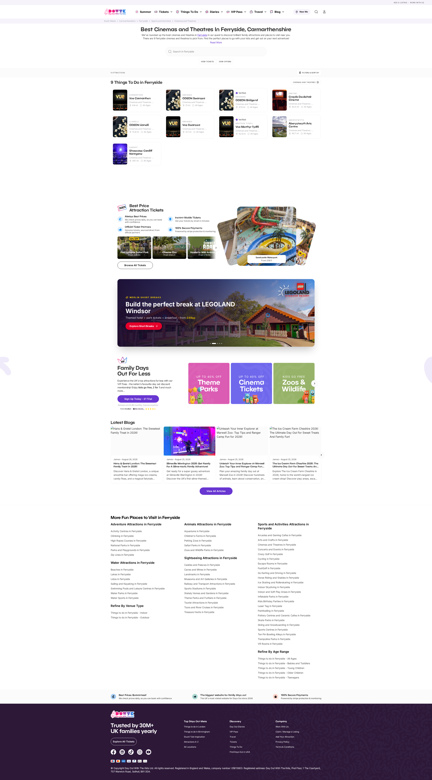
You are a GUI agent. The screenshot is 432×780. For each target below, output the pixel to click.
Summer (145, 11)
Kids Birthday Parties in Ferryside (276, 601)
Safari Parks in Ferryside (197, 545)
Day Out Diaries (237, 726)
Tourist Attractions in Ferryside (201, 602)
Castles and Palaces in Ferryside (202, 564)
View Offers (225, 62)
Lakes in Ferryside (121, 574)
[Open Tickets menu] (171, 12)
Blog (277, 11)
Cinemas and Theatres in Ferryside (277, 544)
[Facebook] (113, 752)
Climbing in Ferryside (122, 535)
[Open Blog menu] (283, 12)
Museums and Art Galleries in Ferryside (205, 579)
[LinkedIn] (122, 752)
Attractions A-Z (191, 742)
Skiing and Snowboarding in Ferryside (279, 624)
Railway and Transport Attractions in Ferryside (209, 583)
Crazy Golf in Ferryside (270, 554)
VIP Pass (236, 11)
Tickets (164, 11)
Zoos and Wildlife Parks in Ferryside (204, 550)
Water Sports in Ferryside (125, 597)
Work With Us (417, 3)
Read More (216, 42)
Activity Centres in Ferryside (126, 531)
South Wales (110, 21)
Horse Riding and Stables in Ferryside (278, 577)
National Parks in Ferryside (125, 545)
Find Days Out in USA (240, 752)
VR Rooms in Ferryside (270, 643)
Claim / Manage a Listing (287, 731)
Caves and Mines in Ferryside (200, 569)
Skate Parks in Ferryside (271, 620)
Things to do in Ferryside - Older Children (280, 672)
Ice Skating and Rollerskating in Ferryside (280, 582)
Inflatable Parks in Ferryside (273, 596)
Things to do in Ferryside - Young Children (281, 668)
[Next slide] (314, 383)
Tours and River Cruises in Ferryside (204, 607)
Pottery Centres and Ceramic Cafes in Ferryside (284, 615)
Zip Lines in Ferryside (122, 554)
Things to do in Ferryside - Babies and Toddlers (284, 663)
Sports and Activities (161, 21)
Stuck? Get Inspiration (194, 737)
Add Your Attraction (285, 737)
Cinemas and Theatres (185, 21)
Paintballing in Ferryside (271, 610)
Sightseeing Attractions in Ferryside (210, 558)
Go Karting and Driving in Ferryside (277, 573)
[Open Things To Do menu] (201, 12)
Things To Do (189, 11)
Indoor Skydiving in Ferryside (274, 587)
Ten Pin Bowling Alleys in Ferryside (277, 634)
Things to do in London (194, 726)
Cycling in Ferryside (268, 558)
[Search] (316, 12)
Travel (258, 11)
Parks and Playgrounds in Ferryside (130, 550)
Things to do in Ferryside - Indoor (129, 612)
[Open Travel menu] (265, 12)
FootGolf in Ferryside (269, 568)
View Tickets (207, 62)
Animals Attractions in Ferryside (207, 524)
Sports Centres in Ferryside (273, 629)
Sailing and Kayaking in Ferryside (129, 583)
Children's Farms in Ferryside (200, 535)
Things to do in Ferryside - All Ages (277, 658)
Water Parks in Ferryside (124, 593)
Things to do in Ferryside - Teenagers (278, 677)
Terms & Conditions (285, 747)
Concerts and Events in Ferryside (276, 549)
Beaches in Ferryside (122, 569)
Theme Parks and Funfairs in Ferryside (205, 597)
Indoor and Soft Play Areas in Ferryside (279, 591)
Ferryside (143, 21)
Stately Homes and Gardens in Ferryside (206, 593)
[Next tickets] (216, 247)
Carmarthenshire (127, 21)
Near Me (304, 11)
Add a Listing (400, 3)
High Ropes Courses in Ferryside (128, 540)
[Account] (324, 12)
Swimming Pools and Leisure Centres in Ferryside (138, 588)
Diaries (214, 11)
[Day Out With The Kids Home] (115, 12)
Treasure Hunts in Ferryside (199, 612)
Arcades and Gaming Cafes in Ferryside (280, 535)
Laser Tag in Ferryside (270, 606)
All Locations (190, 747)
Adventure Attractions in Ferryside (136, 524)
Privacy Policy (282, 742)
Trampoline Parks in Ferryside (274, 639)
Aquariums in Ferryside (196, 531)
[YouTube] (148, 752)
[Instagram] (139, 752)
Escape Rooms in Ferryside (272, 563)
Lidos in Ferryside (120, 579)
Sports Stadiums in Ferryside (200, 588)
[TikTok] (131, 752)
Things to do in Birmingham (197, 731)
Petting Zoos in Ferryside (198, 540)
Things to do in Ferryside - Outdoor (130, 617)
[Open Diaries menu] (222, 12)
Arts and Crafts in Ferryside (273, 539)
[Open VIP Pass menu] (245, 12)
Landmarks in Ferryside (197, 574)
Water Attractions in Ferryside (133, 562)
